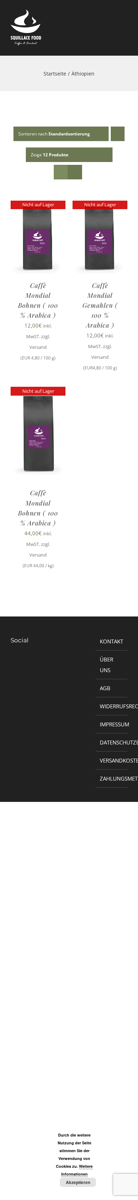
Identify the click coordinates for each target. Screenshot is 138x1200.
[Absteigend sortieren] (118, 134)
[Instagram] (17, 663)
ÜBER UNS (106, 665)
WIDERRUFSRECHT (112, 706)
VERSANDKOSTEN (112, 760)
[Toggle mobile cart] (112, 31)
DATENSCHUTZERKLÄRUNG (112, 742)
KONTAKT (111, 641)
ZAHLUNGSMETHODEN (112, 778)
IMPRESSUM (112, 724)
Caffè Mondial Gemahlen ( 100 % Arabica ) (100, 305)
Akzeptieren (78, 1182)
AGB (105, 688)
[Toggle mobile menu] (124, 31)
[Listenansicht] (75, 172)
